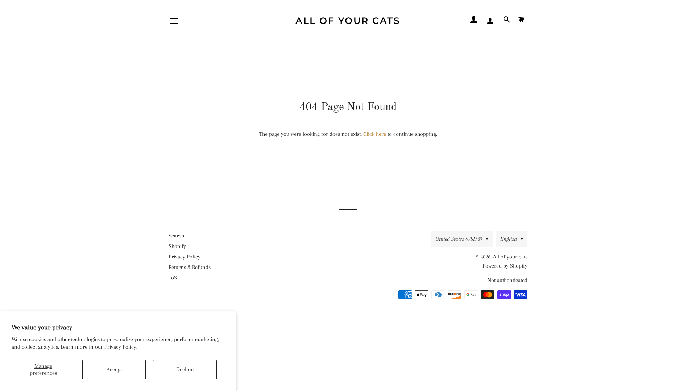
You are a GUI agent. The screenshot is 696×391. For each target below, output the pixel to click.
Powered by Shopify (504, 265)
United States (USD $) (458, 239)
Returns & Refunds (190, 267)
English (508, 239)
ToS (173, 277)
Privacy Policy (184, 256)
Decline (185, 369)
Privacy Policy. (120, 347)
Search (176, 235)
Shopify (177, 246)
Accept (114, 369)
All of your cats (347, 20)
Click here (374, 134)
